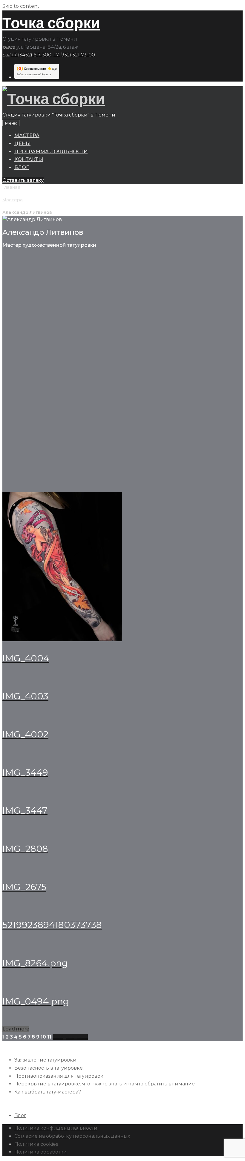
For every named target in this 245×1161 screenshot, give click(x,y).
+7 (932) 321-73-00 (74, 55)
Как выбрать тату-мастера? (47, 1092)
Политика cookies (36, 1144)
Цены (22, 143)
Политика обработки (40, 1152)
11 (50, 1037)
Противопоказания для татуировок (58, 1076)
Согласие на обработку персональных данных (72, 1136)
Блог (21, 167)
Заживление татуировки (45, 1060)
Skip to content (20, 6)
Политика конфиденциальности (55, 1128)
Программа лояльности (51, 151)
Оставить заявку (23, 180)
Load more (15, 1029)
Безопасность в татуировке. (49, 1068)
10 (44, 1037)
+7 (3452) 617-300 (31, 55)
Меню (11, 123)
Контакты (28, 159)
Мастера (26, 135)
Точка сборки (51, 22)
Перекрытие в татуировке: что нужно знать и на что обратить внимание (104, 1084)
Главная (11, 187)
